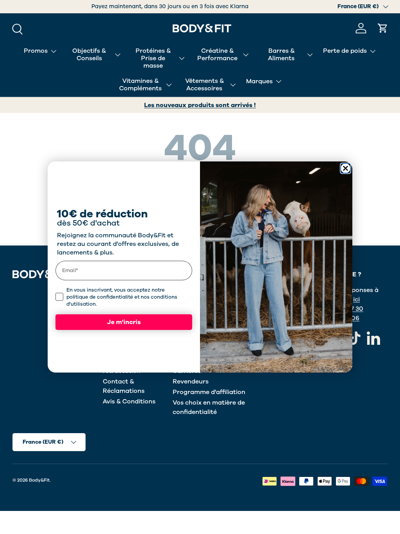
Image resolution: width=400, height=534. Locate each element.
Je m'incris (124, 322)
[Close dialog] (345, 168)
